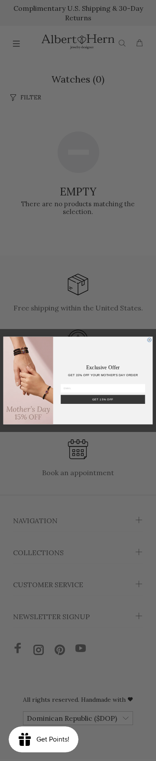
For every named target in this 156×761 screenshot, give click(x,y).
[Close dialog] (149, 340)
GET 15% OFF (103, 399)
